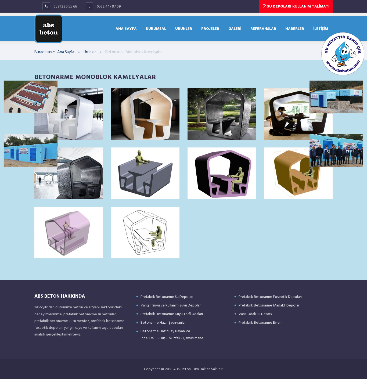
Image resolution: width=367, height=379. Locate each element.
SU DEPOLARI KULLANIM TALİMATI (297, 6)
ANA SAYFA (126, 28)
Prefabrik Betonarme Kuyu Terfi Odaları (172, 314)
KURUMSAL (156, 28)
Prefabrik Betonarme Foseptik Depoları (270, 297)
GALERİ (234, 28)
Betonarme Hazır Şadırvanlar (163, 322)
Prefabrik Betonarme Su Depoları (167, 297)
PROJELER (210, 28)
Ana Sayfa (65, 52)
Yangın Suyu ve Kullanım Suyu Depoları (171, 305)
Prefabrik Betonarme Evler (260, 322)
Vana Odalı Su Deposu (256, 314)
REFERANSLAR (263, 28)
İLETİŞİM (320, 28)
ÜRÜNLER (183, 28)
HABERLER (294, 28)
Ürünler (90, 52)
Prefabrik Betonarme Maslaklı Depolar (269, 305)
